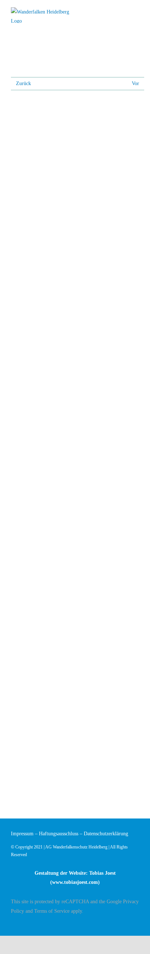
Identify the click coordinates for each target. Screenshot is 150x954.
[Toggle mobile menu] (136, 12)
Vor (135, 83)
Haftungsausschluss (58, 833)
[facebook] (137, 924)
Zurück (23, 83)
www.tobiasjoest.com (75, 882)
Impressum (22, 833)
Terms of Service (52, 911)
